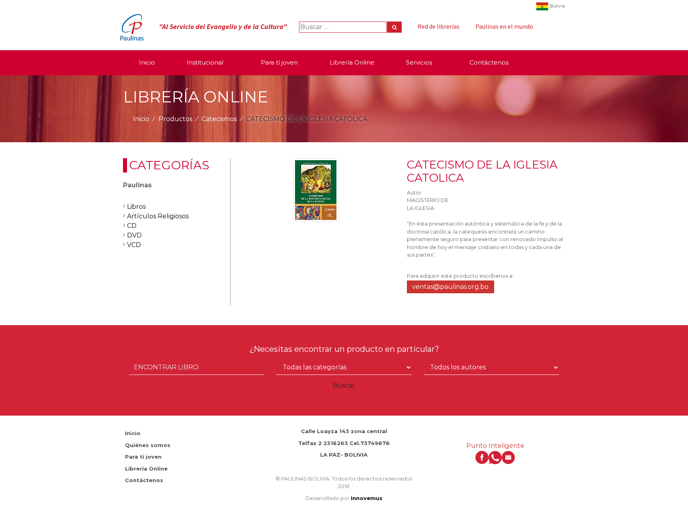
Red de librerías (438, 26)
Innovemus (367, 498)
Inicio (141, 119)
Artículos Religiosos (158, 216)
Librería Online (146, 468)
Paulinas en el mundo (504, 26)
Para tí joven (143, 456)
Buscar (344, 385)
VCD (134, 245)
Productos (175, 119)
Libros (136, 206)
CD (132, 226)
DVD (134, 235)
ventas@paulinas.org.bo (450, 286)
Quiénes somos (147, 445)
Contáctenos (144, 480)
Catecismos (219, 119)
